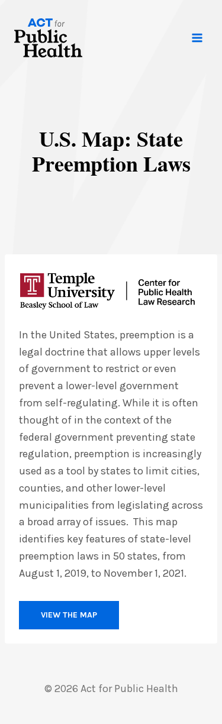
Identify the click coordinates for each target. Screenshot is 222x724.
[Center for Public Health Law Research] (108, 290)
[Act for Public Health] (48, 37)
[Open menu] (197, 37)
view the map (69, 615)
